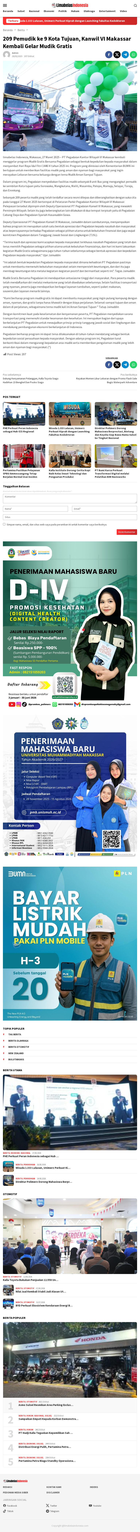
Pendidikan (29, 1164)
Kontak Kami (53, 1487)
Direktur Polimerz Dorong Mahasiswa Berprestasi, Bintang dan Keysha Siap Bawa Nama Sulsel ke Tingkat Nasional (115, 433)
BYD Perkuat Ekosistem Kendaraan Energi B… (44, 1305)
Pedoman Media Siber (15, 1492)
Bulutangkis (16, 1059)
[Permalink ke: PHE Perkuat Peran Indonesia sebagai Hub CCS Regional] (24, 414)
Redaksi (7, 1487)
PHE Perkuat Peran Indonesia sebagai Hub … (31, 1156)
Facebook (12, 1505)
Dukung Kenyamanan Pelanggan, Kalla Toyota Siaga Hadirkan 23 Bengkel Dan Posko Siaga (30, 378)
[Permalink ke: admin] (6, 54)
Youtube (97, 1505)
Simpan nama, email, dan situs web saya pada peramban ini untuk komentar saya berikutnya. (57, 524)
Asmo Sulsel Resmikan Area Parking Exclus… (46, 1405)
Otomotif (16, 1276)
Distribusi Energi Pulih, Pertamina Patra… (45, 1447)
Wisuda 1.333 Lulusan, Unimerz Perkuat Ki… (43, 1168)
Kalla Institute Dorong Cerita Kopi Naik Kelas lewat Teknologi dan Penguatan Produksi (69, 473)
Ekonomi (15, 1153)
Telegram (54, 1511)
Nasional (25, 1153)
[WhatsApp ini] (133, 54)
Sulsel (48, 1415)
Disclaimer (53, 1492)
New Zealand (16, 1053)
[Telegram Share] (125, 54)
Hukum (29, 1415)
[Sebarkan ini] (108, 54)
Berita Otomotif (18, 1046)
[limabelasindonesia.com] (70, 5)
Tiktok (10, 1511)
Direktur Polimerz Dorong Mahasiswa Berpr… (44, 1181)
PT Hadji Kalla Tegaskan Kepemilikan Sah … (46, 1433)
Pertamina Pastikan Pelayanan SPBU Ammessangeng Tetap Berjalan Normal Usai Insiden (21, 473)
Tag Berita (14, 1034)
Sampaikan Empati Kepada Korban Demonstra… (48, 1419)
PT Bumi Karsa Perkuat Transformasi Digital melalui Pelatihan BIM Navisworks (112, 473)
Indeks (94, 1487)
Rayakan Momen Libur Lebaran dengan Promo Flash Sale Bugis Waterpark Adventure (106, 378)
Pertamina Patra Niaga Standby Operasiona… (47, 1461)
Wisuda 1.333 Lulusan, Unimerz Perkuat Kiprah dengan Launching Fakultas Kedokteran (69, 431)
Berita (6, 1153)
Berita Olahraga (18, 1040)
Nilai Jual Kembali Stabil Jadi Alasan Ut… (41, 1291)
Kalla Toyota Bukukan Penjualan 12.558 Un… (30, 1280)
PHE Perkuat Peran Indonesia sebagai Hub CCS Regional (20, 430)
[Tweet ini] (117, 54)
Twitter (53, 1505)
